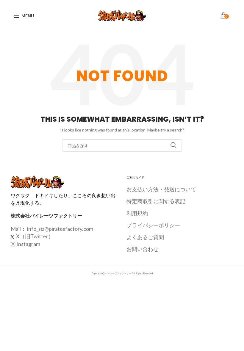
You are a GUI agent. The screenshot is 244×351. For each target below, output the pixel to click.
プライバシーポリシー (153, 225)
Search (173, 145)
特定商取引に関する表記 (155, 201)
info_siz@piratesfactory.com (60, 228)
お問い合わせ (142, 249)
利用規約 (137, 213)
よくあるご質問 (145, 237)
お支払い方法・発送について (161, 189)
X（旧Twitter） (34, 236)
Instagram (28, 244)
